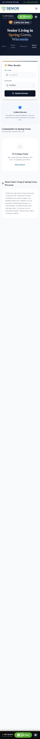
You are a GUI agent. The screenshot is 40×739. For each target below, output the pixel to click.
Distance (8, 81)
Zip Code (8, 70)
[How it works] (36, 17)
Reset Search (20, 165)
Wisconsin (23, 46)
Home (4, 46)
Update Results (21, 93)
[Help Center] (35, 735)
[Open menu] (36, 8)
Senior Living (13, 46)
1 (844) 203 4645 (32, 2)
